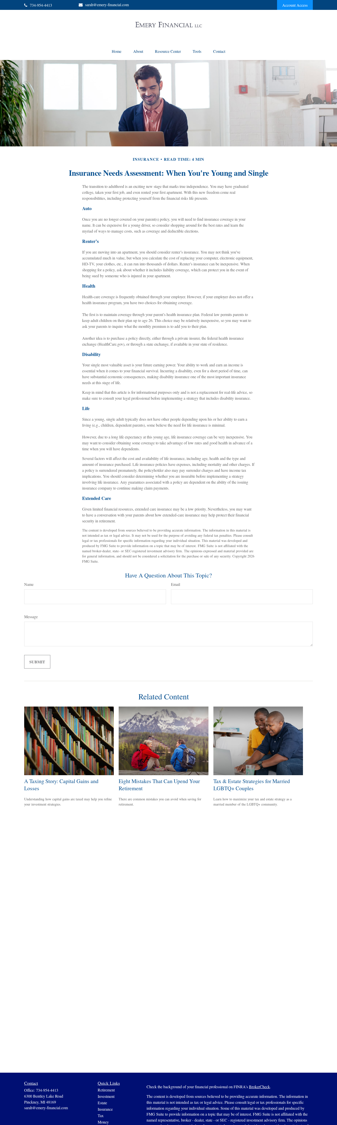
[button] (116, 51)
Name (29, 584)
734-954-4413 (41, 5)
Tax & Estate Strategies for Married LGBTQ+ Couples (251, 784)
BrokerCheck (259, 1086)
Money (103, 1122)
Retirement (106, 1089)
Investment (106, 1096)
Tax (101, 1115)
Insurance (105, 1109)
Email (175, 584)
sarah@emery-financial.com (107, 4)
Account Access (295, 5)
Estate (102, 1102)
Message (31, 616)
